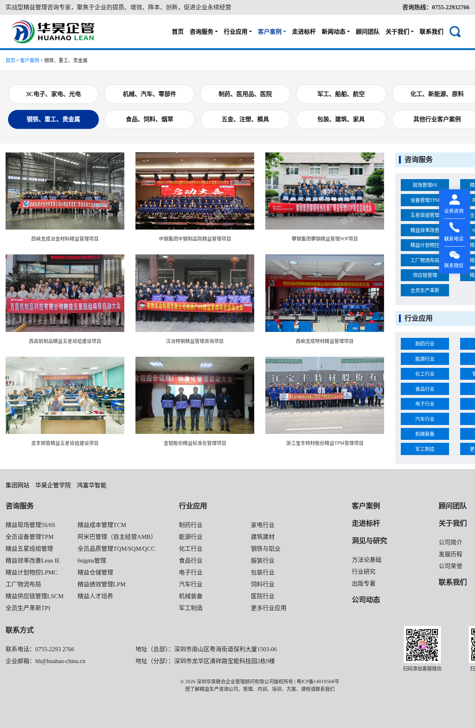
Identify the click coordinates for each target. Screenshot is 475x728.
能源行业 (425, 359)
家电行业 (263, 525)
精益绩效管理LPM (101, 584)
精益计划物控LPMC (32, 572)
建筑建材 (263, 537)
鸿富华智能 (92, 485)
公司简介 (450, 542)
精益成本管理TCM (102, 525)
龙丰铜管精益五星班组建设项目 (65, 443)
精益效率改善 (424, 230)
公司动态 (366, 600)
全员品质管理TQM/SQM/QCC (116, 549)
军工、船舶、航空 (341, 94)
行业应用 (236, 32)
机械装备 (425, 434)
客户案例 (270, 32)
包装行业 (263, 572)
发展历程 (450, 554)
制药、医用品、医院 (245, 94)
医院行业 (263, 596)
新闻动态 (333, 32)
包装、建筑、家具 (341, 119)
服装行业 (263, 560)
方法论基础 (366, 560)
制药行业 (425, 343)
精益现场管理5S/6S (30, 525)
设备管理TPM (425, 200)
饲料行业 (263, 584)
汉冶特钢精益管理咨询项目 (195, 341)
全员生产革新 (424, 290)
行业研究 (364, 572)
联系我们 (431, 32)
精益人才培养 (95, 596)
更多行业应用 (268, 608)
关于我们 (397, 32)
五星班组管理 (424, 215)
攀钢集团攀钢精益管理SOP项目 (325, 238)
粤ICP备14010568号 (318, 681)
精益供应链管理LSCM (34, 596)
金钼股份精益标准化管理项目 (195, 443)
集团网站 (17, 485)
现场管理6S (425, 185)
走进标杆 (304, 32)
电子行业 (425, 403)
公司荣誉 (450, 566)
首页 (178, 32)
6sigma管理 (92, 560)
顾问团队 (368, 32)
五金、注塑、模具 (245, 119)
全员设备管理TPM (29, 537)
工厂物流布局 (424, 260)
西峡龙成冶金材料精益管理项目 (65, 238)
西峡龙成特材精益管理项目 (325, 341)
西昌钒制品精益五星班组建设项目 (65, 341)
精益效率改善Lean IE (33, 560)
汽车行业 (425, 419)
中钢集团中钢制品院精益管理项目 (195, 238)
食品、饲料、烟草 (149, 119)
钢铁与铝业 (266, 549)
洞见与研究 (369, 541)
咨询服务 (201, 32)
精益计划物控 (424, 245)
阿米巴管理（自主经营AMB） (117, 537)
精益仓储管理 (95, 572)
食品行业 (425, 389)
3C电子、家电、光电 (53, 94)
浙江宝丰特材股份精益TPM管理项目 (325, 443)
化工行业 (425, 373)
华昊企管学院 (53, 485)
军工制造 (425, 449)
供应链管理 (425, 275)
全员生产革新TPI (28, 608)
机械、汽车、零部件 (149, 94)
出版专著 (364, 583)
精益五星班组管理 (29, 549)
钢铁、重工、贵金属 (53, 119)
